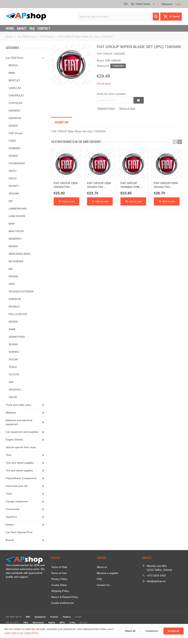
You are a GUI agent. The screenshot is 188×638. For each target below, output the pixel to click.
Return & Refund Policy (64, 597)
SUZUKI (13, 359)
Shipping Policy (106, 108)
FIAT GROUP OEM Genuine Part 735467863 (166, 185)
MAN (11, 223)
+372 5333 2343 (156, 575)
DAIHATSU (15, 118)
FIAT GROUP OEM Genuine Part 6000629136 (99, 185)
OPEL (12, 283)
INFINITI (14, 185)
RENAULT (14, 306)
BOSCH (13, 65)
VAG (11, 382)
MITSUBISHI (16, 261)
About (21, 28)
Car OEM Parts (14, 57)
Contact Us (103, 585)
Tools (9, 493)
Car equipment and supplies (22, 431)
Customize (152, 631)
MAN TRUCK (16, 231)
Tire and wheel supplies (19, 470)
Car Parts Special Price (19, 532)
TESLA (13, 366)
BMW (12, 72)
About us (102, 567)
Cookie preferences (62, 602)
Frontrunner (13, 509)
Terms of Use (59, 573)
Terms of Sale (127, 108)
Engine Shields (14, 439)
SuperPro (11, 516)
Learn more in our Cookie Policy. (21, 632)
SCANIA (13, 344)
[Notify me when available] (138, 100)
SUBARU (14, 351)
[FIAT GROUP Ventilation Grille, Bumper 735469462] (133, 164)
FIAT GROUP (113, 60)
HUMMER (14, 148)
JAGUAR (14, 193)
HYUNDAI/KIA (17, 163)
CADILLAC (15, 87)
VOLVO (13, 397)
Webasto (11, 412)
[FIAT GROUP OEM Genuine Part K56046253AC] (66, 164)
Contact (43, 28)
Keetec (10, 524)
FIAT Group (15, 133)
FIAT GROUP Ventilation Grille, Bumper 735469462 (132, 185)
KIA (11, 201)
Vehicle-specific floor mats (21, 447)
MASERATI (15, 238)
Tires (8, 455)
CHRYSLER (15, 103)
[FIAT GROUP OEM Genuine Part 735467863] (167, 164)
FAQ (32, 28)
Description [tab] (61, 122)
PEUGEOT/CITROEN (21, 291)
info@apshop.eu (156, 581)
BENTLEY (14, 80)
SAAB (12, 329)
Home (10, 28)
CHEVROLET (16, 95)
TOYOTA (14, 374)
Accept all (173, 631)
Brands (10, 540)
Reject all (130, 631)
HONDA (13, 155)
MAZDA (13, 246)
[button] (175, 142)
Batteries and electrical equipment (19, 422)
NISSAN (13, 276)
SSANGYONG (17, 336)
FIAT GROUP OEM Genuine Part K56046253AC (65, 185)
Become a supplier (107, 573)
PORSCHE (15, 299)
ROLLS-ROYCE (18, 314)
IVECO (13, 178)
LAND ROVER (17, 216)
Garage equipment (17, 501)
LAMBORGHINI (18, 208)
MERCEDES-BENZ (20, 253)
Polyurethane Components (21, 478)
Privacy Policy (59, 578)
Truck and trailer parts (18, 404)
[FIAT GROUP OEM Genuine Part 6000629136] (100, 164)
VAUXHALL (15, 389)
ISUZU (12, 170)
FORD (12, 140)
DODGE (13, 125)
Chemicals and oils (17, 485)
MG (11, 268)
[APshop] (26, 16)
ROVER (13, 321)
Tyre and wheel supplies (20, 462)
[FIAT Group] (71, 64)
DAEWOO (14, 110)
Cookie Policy (59, 585)
